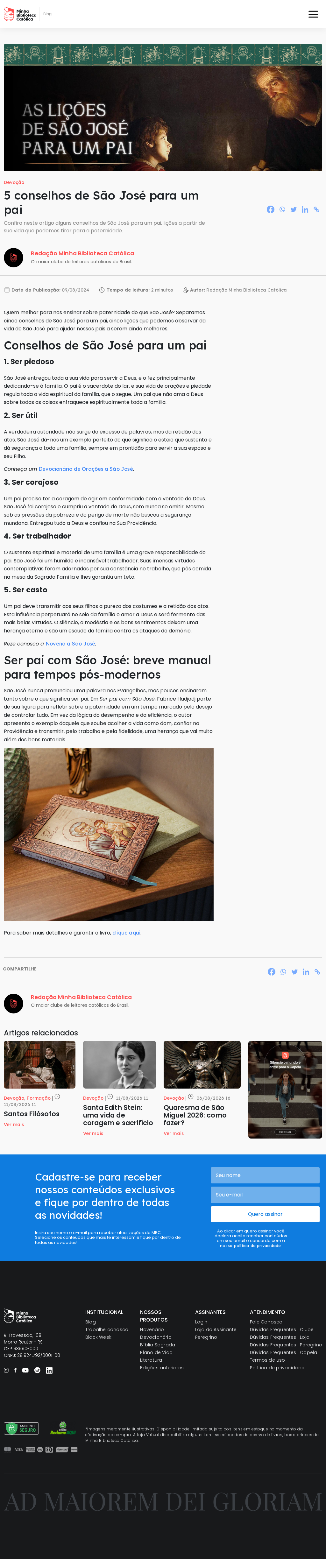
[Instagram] (6, 1370)
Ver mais (14, 1124)
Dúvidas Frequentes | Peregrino (286, 1345)
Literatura (151, 1360)
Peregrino (206, 1337)
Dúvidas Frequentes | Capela (283, 1352)
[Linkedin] (305, 209)
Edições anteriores (162, 1368)
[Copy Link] (316, 209)
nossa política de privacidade (250, 1245)
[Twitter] (293, 209)
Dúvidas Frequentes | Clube (282, 1329)
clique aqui (126, 932)
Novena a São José (70, 643)
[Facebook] (271, 209)
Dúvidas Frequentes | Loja (279, 1337)
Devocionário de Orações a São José (86, 469)
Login (201, 1322)
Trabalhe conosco (106, 1329)
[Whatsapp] (282, 209)
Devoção (14, 182)
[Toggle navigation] (313, 14)
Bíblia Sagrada (157, 1345)
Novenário (152, 1329)
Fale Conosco (266, 1322)
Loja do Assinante (216, 1329)
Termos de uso (267, 1360)
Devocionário (155, 1337)
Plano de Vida (156, 1352)
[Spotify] (37, 1370)
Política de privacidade (277, 1368)
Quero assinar (265, 1214)
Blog (90, 1322)
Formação (39, 1098)
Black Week (98, 1337)
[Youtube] (25, 1370)
